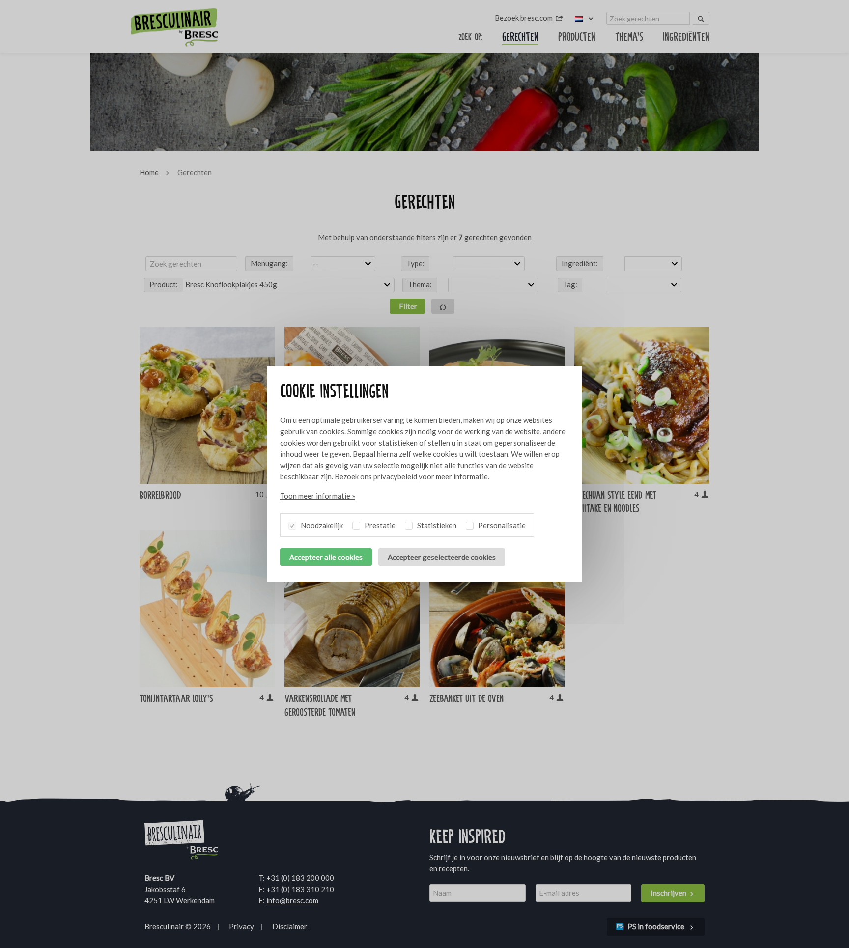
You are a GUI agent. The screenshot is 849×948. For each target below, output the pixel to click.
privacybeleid (395, 476)
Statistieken (436, 525)
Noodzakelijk (321, 525)
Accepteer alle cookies (326, 557)
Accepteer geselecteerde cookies (442, 557)
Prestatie (379, 525)
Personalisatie (501, 525)
